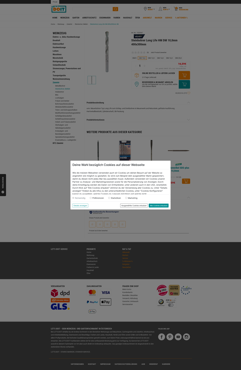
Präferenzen (98, 198)
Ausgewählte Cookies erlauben (134, 205)
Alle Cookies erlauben (158, 205)
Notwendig (80, 198)
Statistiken (116, 198)
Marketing (132, 198)
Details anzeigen (80, 205)
